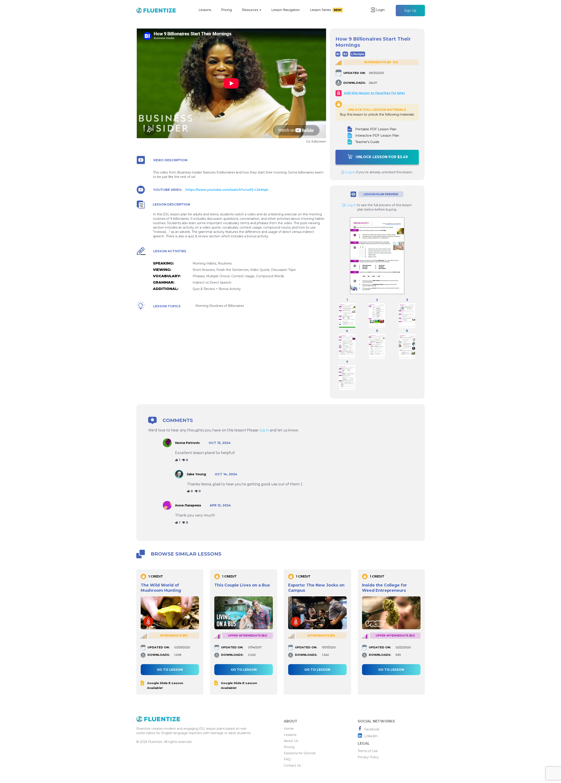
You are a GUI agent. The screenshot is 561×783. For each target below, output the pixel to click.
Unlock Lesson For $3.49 (382, 157)
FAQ (287, 759)
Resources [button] (250, 10)
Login (380, 10)
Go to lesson (170, 670)
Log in (349, 172)
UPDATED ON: (354, 73)
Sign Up (410, 11)
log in (264, 430)
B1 (337, 54)
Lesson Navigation (285, 10)
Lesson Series (326, 10)
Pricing (226, 10)
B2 (345, 54)
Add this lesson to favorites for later (374, 93)
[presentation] (135, 630)
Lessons (205, 10)
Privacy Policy (368, 757)
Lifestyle (357, 54)
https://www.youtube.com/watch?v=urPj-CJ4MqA (226, 190)
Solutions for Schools (300, 753)
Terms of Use (368, 751)
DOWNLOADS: (354, 82)
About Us (291, 741)
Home (289, 729)
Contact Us (292, 765)
